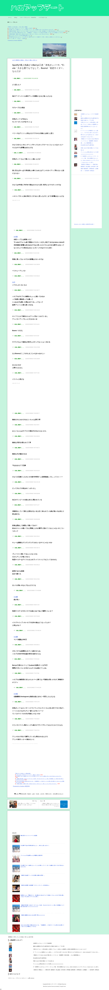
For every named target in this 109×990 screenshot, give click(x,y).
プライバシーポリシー (21, 978)
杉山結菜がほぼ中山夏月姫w (87, 145)
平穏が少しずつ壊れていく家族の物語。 (23, 773)
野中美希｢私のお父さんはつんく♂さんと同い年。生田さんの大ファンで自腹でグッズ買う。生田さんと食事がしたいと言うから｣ (34, 37)
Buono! (29, 793)
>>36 (16, 597)
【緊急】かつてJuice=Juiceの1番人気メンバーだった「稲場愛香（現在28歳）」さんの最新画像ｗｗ (90, 141)
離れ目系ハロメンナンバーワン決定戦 (29, 835)
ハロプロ (42, 793)
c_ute (16, 22)
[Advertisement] (38, 214)
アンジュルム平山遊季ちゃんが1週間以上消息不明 (31, 855)
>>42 (16, 694)
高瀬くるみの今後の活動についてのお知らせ (43, 961)
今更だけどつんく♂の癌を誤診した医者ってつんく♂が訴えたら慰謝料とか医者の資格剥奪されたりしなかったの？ (60, 949)
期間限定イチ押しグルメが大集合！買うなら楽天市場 (20, 937)
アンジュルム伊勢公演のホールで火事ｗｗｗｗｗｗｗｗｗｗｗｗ (48, 964)
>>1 (13, 282)
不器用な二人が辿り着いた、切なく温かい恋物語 (17, 26)
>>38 (16, 637)
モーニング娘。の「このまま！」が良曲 (17, 38)
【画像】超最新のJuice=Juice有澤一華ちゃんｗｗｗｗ (33, 915)
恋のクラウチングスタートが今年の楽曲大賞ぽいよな (19, 35)
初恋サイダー (48, 793)
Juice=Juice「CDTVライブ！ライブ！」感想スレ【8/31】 (21, 28)
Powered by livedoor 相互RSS (15, 40)
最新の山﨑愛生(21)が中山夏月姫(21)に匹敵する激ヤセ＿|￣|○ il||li (48, 946)
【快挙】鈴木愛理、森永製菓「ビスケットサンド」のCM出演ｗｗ (35, 885)
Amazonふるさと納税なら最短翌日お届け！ (84, 224)
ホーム (10, 22)
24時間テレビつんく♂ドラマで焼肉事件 (42, 943)
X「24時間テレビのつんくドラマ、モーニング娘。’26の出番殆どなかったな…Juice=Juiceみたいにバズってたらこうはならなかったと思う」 (66, 966)
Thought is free (62, 986)
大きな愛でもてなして (58, 793)
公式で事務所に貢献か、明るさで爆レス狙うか (24, 60)
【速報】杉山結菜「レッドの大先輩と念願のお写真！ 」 (33, 875)
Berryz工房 (23, 793)
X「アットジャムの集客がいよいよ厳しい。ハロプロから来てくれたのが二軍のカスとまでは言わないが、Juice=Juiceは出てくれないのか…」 (66, 952)
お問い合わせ (31, 978)
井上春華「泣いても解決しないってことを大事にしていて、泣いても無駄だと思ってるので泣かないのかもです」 (31, 29)
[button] (1, 989)
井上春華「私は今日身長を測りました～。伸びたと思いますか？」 (35, 845)
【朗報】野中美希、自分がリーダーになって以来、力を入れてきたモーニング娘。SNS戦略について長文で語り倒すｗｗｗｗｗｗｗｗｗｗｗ (37, 31)
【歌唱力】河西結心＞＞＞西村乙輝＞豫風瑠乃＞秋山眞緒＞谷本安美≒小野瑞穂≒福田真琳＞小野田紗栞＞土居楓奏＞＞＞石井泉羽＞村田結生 (66, 969)
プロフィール (11, 978)
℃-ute (37, 793)
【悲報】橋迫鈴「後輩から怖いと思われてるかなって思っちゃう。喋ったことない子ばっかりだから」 (29, 34)
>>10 (16, 236)
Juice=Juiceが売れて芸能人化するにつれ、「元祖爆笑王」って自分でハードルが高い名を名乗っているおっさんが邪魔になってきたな (36, 32)
